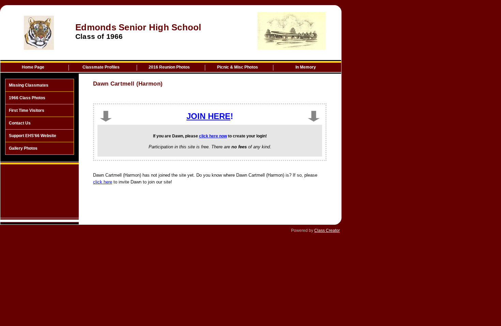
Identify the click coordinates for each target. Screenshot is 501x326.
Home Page (33, 67)
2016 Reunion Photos (169, 67)
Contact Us (20, 123)
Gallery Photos (23, 148)
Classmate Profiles (101, 67)
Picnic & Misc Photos (237, 67)
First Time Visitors (26, 110)
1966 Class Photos (27, 97)
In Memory (305, 67)
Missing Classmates (28, 85)
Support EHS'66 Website (32, 135)
